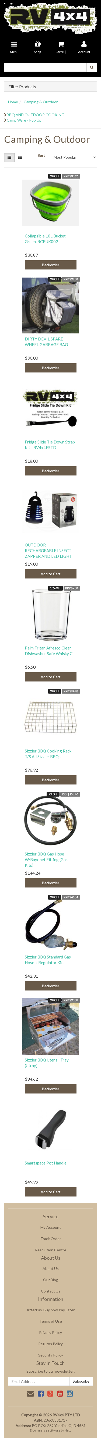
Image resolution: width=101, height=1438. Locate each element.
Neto (68, 1430)
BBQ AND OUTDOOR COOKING (35, 114)
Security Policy (50, 1355)
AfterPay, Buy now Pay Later (51, 1310)
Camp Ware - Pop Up (24, 120)
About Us (51, 1268)
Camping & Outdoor (41, 102)
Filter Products (22, 86)
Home (13, 102)
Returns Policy (50, 1343)
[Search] (91, 67)
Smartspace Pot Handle (46, 1162)
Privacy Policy (50, 1332)
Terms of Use (50, 1321)
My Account (50, 1227)
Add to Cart (51, 573)
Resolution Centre (50, 1250)
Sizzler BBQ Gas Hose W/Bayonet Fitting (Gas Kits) (46, 859)
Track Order (50, 1238)
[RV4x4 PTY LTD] (50, 16)
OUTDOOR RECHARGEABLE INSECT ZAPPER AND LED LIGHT (48, 550)
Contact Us (50, 1291)
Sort (41, 155)
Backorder (50, 264)
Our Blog (50, 1279)
